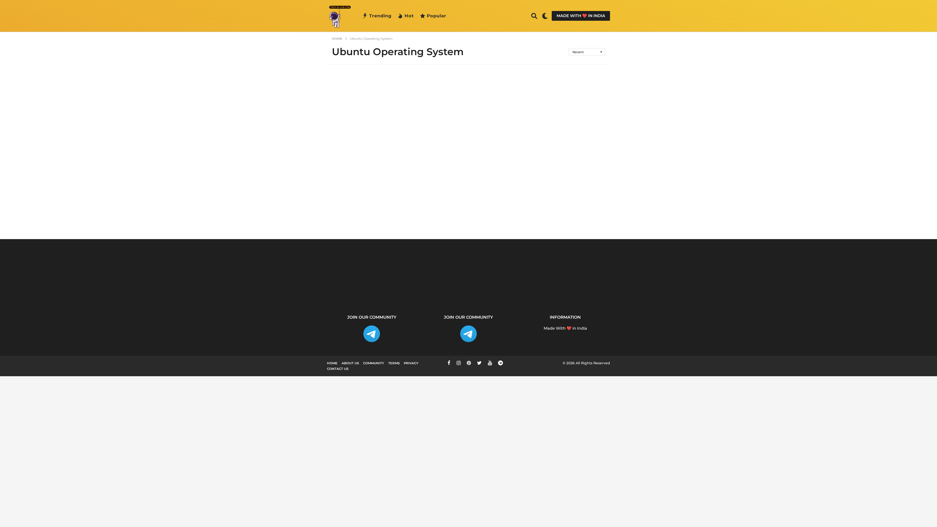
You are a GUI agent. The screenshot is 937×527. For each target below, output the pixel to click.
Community (373, 363)
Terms (394, 363)
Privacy (411, 363)
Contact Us (337, 369)
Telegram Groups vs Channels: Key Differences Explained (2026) (546, 297)
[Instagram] (459, 362)
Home (332, 363)
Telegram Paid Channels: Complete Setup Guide (693, 293)
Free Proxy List (791, 291)
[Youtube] (490, 362)
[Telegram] (500, 362)
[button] (534, 16)
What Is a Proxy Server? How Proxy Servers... (400, 293)
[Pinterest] (469, 362)
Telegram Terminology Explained (595, 293)
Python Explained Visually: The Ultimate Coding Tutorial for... (351, 295)
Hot (409, 16)
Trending (380, 16)
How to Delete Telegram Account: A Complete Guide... (839, 295)
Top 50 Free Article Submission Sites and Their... (888, 295)
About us (350, 363)
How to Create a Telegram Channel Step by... (498, 295)
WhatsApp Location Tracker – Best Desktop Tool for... (448, 295)
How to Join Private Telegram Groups (644, 293)
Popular (436, 16)
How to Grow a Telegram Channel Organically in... (742, 293)
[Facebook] (449, 362)
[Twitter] (479, 362)
